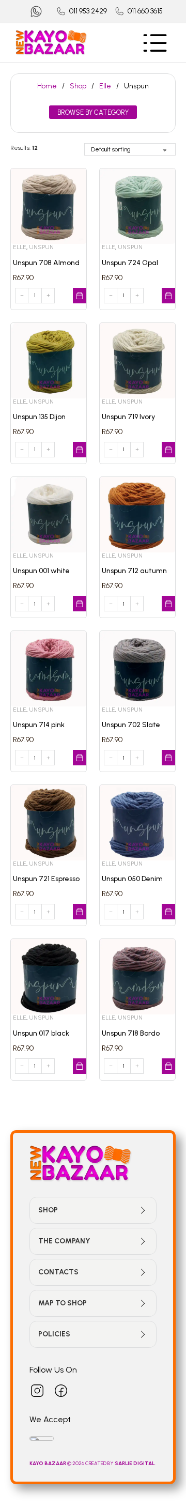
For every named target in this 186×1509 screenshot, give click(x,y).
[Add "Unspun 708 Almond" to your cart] (79, 295)
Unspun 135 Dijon (39, 416)
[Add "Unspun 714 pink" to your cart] (79, 757)
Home (47, 86)
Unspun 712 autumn (134, 570)
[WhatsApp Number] (36, 11)
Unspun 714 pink (39, 724)
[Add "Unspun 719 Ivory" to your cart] (168, 449)
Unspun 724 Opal (130, 262)
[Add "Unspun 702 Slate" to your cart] (168, 757)
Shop (78, 86)
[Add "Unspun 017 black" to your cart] (79, 1066)
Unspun (41, 247)
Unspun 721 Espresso (46, 878)
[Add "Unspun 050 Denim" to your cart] (168, 911)
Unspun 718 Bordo (131, 1033)
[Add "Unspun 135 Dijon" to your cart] (79, 449)
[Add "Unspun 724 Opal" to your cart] (168, 295)
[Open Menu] (155, 42)
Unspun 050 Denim (132, 878)
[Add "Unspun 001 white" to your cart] (79, 603)
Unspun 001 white (41, 570)
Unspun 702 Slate (131, 724)
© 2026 (57, 1463)
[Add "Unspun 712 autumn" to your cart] (168, 603)
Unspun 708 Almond (46, 262)
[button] (93, 1210)
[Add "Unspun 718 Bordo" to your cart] (168, 1066)
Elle (105, 86)
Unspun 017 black (41, 1033)
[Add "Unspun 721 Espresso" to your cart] (79, 911)
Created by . (120, 1463)
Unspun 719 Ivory (128, 416)
